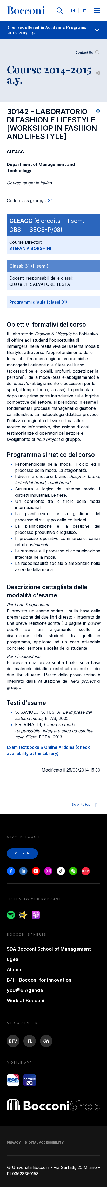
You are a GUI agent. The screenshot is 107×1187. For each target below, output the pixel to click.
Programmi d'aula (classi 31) (38, 302)
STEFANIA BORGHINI (30, 248)
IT (84, 10)
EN (72, 10)
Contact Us (84, 53)
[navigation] (53, 30)
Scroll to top (81, 804)
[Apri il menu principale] (97, 10)
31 (50, 200)
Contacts (22, 853)
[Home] (26, 10)
